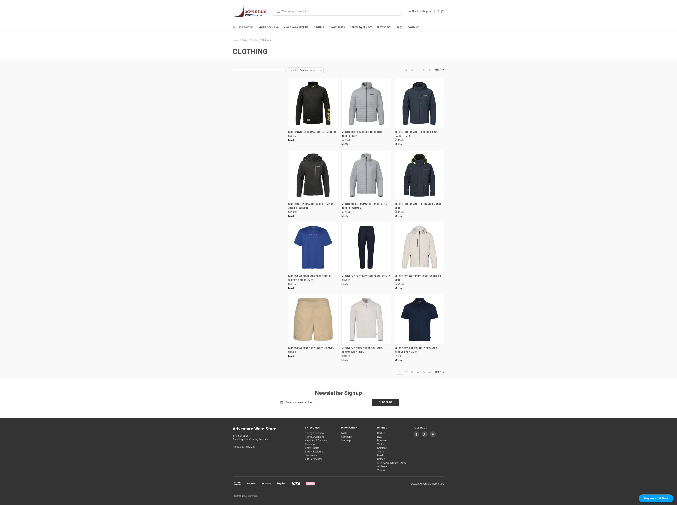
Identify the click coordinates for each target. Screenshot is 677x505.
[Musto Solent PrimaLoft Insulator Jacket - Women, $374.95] (366, 175)
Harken (381, 433)
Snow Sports (337, 27)
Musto (380, 455)
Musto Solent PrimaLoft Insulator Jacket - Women (364, 206)
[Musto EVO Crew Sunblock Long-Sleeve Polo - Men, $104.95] (366, 319)
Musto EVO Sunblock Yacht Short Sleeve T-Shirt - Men (309, 278)
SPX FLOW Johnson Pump (391, 462)
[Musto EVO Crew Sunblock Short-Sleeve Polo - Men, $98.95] (419, 319)
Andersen (382, 466)
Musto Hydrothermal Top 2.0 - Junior (312, 132)
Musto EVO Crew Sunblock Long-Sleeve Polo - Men (362, 350)
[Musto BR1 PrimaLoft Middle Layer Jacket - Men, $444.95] (419, 103)
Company (413, 27)
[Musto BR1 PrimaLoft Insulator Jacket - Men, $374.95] (366, 103)
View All (381, 470)
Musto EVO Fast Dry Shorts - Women (311, 348)
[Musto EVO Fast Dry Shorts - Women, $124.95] (313, 319)
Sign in (415, 11)
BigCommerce (251, 496)
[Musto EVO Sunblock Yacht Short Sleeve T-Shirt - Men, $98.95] (313, 247)
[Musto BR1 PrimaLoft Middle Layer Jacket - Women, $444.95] (313, 175)
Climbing (318, 27)
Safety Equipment (361, 27)
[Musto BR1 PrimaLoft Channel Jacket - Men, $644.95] (419, 175)
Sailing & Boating (243, 27)
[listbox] (311, 70)
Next (438, 69)
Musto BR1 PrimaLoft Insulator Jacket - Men (362, 134)
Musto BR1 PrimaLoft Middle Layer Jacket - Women (310, 206)
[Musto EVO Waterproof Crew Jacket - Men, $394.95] (419, 247)
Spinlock (382, 447)
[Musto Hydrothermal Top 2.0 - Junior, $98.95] (313, 103)
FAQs (399, 27)
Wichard (381, 444)
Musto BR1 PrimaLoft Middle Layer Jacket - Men (417, 134)
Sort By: (294, 70)
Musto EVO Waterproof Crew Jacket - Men (419, 278)
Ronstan (382, 440)
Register (427, 11)
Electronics (384, 27)
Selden (381, 459)
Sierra (380, 451)
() (442, 11)
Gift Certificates (313, 459)
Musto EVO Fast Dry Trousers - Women (366, 276)
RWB (380, 436)
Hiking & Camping (269, 27)
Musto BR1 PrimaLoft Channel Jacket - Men (419, 206)
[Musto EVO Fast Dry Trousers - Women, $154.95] (366, 247)
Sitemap (346, 440)
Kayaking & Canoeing (296, 27)
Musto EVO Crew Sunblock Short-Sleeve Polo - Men (416, 350)
